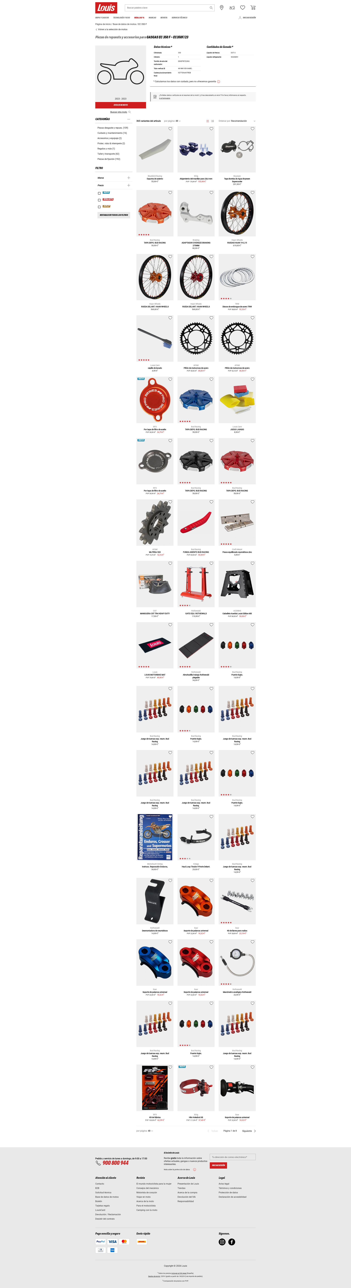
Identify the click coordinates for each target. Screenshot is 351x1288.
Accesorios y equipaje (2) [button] (109, 138)
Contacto (99, 1183)
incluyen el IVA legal (179, 1273)
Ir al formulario (164, 98)
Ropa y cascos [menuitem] (102, 18)
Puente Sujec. (237, 675)
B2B (97, 1188)
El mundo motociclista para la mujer (153, 1183)
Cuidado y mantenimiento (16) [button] (112, 133)
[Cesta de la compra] (253, 8)
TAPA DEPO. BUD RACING (155, 243)
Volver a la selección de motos (112, 29)
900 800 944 (115, 1163)
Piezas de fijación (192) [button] (108, 159)
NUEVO (106, 192)
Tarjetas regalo (102, 1205)
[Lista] (212, 121)
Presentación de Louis (188, 1183)
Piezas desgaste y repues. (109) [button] (112, 128)
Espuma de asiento (155, 179)
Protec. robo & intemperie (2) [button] (111, 143)
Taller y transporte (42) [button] (108, 154)
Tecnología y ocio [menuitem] (121, 18)
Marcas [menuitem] (152, 18)
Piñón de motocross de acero (196, 368)
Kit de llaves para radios (237, 931)
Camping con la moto (146, 1210)
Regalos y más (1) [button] (106, 148)
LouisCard (100, 1210)
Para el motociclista (146, 1205)
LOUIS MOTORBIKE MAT (155, 675)
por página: (169, 121)
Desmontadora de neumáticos (155, 931)
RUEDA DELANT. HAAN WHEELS (155, 307)
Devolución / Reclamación (108, 1214)
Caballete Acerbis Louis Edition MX (237, 613)
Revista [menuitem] (163, 18)
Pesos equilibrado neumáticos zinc (237, 552)
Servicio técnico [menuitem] (179, 18)
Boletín (98, 1201)
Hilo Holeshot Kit (196, 1117)
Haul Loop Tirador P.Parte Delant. (196, 867)
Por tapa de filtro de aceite (155, 429)
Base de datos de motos (107, 1197)
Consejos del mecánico (147, 1188)
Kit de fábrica (155, 1117)
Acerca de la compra (187, 1192)
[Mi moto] (232, 8)
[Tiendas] (221, 8)
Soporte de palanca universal (196, 931)
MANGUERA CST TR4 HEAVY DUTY (155, 613)
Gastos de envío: (154, 1276)
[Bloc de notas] (242, 8)
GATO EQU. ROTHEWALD (196, 613)
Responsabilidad (186, 1201)
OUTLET (106, 206)
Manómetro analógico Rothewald (237, 992)
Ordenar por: (225, 121)
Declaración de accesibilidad (232, 1197)
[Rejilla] (208, 120)
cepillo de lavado (155, 368)
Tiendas (181, 1188)
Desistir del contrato (105, 1219)
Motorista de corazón (146, 1192)
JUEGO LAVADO (237, 429)
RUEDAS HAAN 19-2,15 (237, 243)
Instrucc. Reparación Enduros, (155, 867)
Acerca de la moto (145, 1201)
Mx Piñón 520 (155, 552)
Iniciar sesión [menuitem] (249, 18)
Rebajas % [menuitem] (139, 18)
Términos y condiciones (230, 1188)
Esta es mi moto (121, 105)
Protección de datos (228, 1192)
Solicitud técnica (103, 1192)
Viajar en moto (143, 1197)
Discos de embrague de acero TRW (237, 307)
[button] (211, 8)
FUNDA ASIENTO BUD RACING (196, 552)
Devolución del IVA (187, 1197)
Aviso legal (224, 1183)
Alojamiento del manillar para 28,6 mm (196, 179)
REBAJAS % (108, 199)
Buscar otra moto (118, 112)
